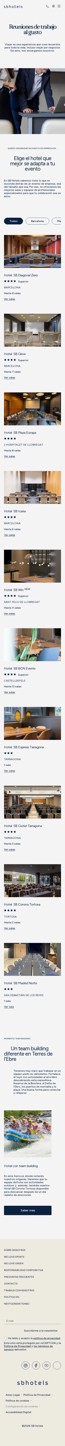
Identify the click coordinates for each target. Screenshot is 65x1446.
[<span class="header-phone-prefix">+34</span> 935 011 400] (47, 6)
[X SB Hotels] (46, 1365)
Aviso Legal (13, 1394)
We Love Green (13, 1263)
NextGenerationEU (16, 1304)
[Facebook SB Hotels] (36, 1365)
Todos (14, 221)
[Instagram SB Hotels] (26, 1365)
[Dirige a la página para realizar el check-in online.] (42, 6)
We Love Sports (14, 1257)
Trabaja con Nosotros (19, 1290)
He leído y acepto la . (34, 1338)
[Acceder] (53, 6)
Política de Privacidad (17, 1346)
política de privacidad (46, 1338)
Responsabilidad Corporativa (23, 1270)
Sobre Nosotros (14, 1250)
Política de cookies (17, 1400)
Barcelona (37, 221)
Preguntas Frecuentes (19, 1277)
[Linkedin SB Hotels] (57, 1365)
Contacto (11, 1283)
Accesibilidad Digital (18, 1412)
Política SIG (11, 1297)
